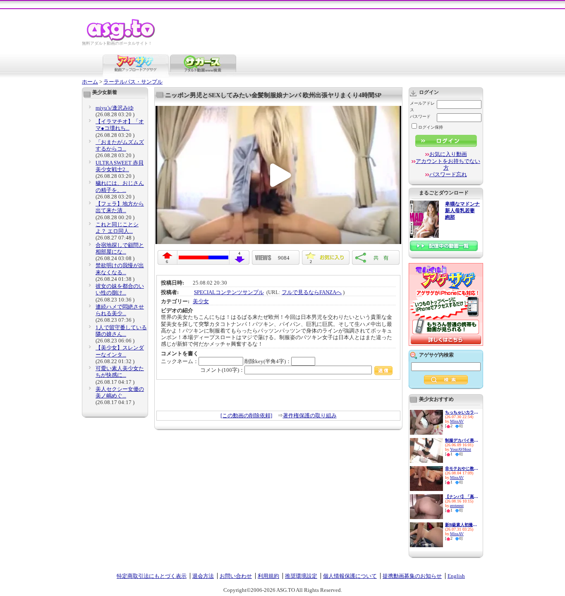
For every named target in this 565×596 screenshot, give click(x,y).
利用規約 (268, 576)
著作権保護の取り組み (310, 415)
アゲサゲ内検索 (436, 355)
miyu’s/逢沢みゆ (115, 108)
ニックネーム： (180, 361)
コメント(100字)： (222, 370)
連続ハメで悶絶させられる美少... (120, 310)
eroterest (457, 505)
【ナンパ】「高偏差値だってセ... (461, 496)
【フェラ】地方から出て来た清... (120, 207)
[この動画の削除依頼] (246, 415)
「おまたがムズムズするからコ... (120, 145)
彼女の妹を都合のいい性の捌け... (120, 289)
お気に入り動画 (448, 154)
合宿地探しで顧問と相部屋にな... (120, 248)
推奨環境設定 (301, 576)
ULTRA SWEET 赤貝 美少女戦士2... (120, 166)
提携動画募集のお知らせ (412, 576)
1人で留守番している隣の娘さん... (121, 330)
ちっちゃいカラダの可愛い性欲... (461, 412)
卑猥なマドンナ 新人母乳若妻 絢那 (462, 210)
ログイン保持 (430, 127)
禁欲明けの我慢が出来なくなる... (120, 268)
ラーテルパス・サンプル (133, 82)
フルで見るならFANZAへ (312, 292)
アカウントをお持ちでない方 (448, 164)
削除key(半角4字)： (267, 361)
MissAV (457, 421)
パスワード (420, 116)
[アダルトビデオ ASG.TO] (121, 39)
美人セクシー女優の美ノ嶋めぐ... (120, 392)
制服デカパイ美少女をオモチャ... (461, 440)
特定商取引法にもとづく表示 (152, 576)
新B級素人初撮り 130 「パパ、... (461, 524)
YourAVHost (460, 449)
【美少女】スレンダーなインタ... (120, 351)
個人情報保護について (350, 576)
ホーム (90, 82)
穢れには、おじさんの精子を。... (120, 186)
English (456, 576)
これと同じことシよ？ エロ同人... (117, 227)
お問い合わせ (236, 576)
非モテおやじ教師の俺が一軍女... (461, 468)
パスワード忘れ (448, 174)
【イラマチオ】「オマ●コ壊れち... (120, 124)
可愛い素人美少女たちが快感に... (120, 371)
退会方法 (203, 576)
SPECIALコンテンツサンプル (229, 292)
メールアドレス (422, 106)
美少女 (201, 301)
